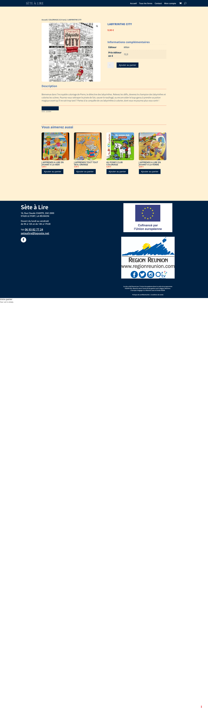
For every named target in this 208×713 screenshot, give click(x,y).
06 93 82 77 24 (34, 229)
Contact (158, 4)
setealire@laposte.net (35, 233)
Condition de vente (157, 295)
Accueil (133, 4)
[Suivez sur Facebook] (23, 239)
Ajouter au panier (127, 65)
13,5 (126, 54)
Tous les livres (145, 4)
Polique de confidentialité (140, 295)
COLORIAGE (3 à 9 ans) (57, 19)
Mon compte (170, 4)
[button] (97, 26)
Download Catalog (50, 108)
